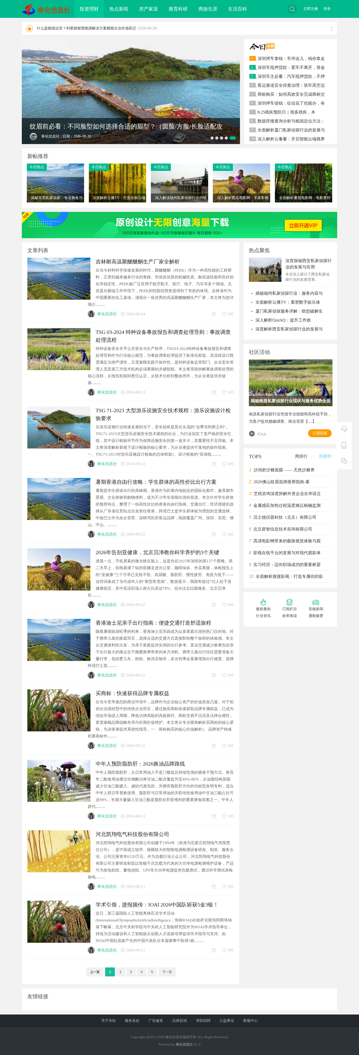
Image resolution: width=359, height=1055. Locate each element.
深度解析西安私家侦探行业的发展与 (289, 329)
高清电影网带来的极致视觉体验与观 (287, 541)
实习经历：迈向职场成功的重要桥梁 (287, 564)
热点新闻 (118, 9)
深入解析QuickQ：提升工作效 (283, 320)
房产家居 (148, 9)
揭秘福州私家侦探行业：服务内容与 (289, 293)
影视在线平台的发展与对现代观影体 (287, 553)
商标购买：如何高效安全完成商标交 (291, 94)
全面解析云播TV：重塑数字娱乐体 (287, 302)
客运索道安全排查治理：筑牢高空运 (291, 85)
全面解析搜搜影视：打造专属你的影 (289, 576)
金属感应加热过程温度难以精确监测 (287, 505)
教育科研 (178, 9)
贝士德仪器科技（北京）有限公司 (284, 517)
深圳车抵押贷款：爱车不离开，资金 (291, 67)
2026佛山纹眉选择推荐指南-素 (282, 482)
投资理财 (89, 9)
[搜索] (292, 9)
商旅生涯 (207, 9)
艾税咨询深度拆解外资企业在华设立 (287, 493)
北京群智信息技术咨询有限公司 (282, 529)
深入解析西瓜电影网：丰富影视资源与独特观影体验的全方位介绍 (242, 207)
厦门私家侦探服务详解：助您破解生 (289, 311)
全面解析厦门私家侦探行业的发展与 (291, 130)
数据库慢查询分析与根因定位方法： (291, 121)
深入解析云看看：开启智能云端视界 (291, 139)
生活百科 (237, 9)
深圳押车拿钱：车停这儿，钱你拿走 (291, 58)
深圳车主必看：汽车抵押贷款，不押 (291, 76)
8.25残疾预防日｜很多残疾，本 (286, 112)
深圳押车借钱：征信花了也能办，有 (291, 103)
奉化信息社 (54, 10)
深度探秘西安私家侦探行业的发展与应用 (308, 263)
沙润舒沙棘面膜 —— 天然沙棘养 (284, 470)
